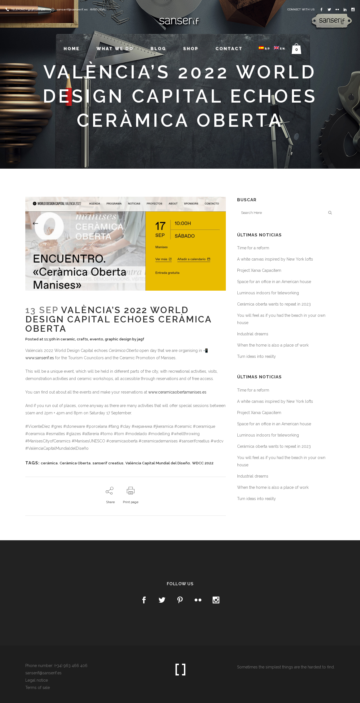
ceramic (67, 339)
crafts (82, 339)
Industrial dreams (252, 334)
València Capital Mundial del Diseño (157, 463)
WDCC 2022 (202, 463)
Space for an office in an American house (274, 281)
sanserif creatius (108, 463)
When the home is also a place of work (273, 345)
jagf (140, 339)
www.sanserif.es (39, 358)
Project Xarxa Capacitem (259, 270)
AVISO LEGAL (98, 9)
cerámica (49, 463)
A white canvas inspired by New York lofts (275, 259)
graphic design (118, 339)
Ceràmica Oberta (75, 463)
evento (96, 339)
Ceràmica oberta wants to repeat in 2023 (274, 304)
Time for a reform (253, 248)
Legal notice (36, 680)
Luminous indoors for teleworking (268, 293)
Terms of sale (37, 687)
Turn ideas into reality (256, 356)
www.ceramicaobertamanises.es (177, 392)
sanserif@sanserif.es (72, 9)
